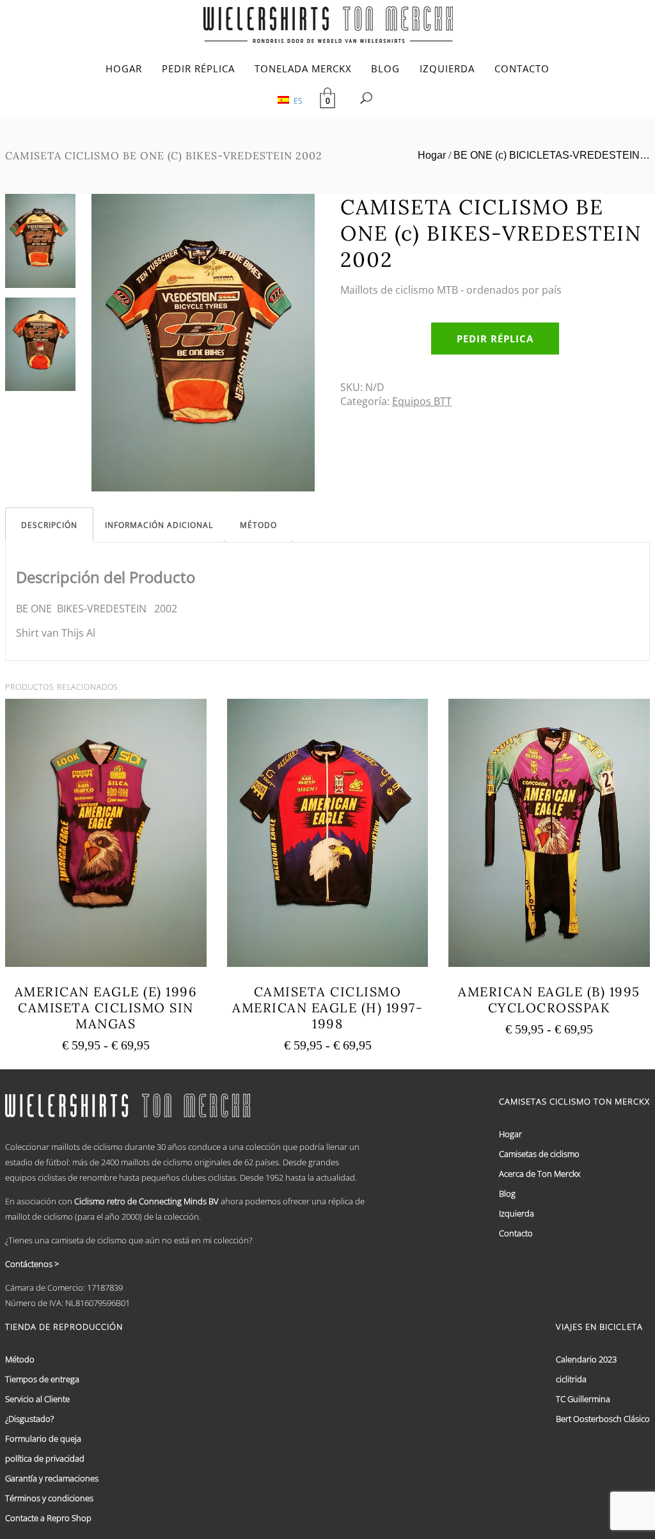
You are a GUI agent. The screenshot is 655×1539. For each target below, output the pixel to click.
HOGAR (124, 68)
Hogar (432, 155)
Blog (507, 1193)
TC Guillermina (583, 1399)
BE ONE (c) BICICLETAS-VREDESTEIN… (552, 155)
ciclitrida (571, 1379)
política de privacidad (44, 1458)
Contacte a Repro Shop (48, 1518)
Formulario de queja (43, 1438)
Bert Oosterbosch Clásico (603, 1418)
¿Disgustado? (29, 1418)
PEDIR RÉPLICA (198, 68)
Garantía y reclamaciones (52, 1478)
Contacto (516, 1233)
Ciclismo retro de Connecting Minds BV (146, 1201)
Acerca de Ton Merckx (539, 1173)
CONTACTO (521, 68)
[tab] (49, 525)
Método (258, 525)
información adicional (159, 525)
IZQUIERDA (447, 68)
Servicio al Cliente (37, 1399)
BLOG (385, 68)
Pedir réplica (495, 338)
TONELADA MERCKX (303, 68)
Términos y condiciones (49, 1498)
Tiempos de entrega (42, 1379)
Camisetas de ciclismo (539, 1154)
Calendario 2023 (586, 1359)
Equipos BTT (422, 401)
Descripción (49, 525)
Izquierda (516, 1213)
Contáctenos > (32, 1264)
